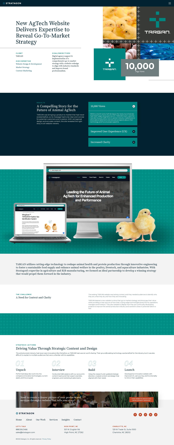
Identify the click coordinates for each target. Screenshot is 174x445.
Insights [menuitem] (66, 419)
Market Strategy (22, 67)
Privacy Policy (46, 439)
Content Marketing (24, 71)
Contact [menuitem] (77, 419)
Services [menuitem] (53, 419)
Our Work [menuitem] (40, 419)
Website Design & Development (29, 64)
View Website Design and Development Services (141, 399)
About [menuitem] (29, 419)
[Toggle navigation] (169, 3)
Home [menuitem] (19, 419)
